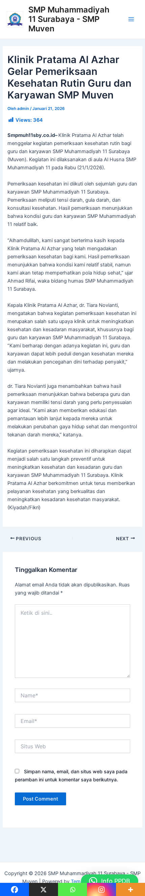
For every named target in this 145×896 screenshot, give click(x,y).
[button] (109, 881)
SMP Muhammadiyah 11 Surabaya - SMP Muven (69, 19)
